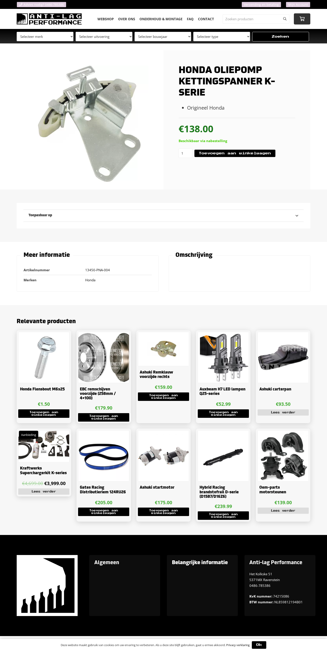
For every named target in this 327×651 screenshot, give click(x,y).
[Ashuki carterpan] (283, 357)
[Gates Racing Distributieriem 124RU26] (103, 456)
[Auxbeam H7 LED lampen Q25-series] (223, 357)
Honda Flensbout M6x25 (42, 389)
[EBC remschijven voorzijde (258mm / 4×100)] (103, 357)
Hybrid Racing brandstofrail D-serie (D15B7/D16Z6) (219, 492)
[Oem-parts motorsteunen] (283, 456)
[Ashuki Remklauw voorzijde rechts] (163, 349)
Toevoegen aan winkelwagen (235, 153)
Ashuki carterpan (275, 389)
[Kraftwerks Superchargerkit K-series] (43, 446)
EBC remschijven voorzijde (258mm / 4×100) (98, 394)
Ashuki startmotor (157, 488)
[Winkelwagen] (302, 18)
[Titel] (49, 18)
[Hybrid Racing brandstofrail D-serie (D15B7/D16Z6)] (223, 456)
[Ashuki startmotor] (163, 456)
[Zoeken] (284, 19)
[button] (43, 413)
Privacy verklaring (238, 645)
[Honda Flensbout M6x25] (43, 357)
